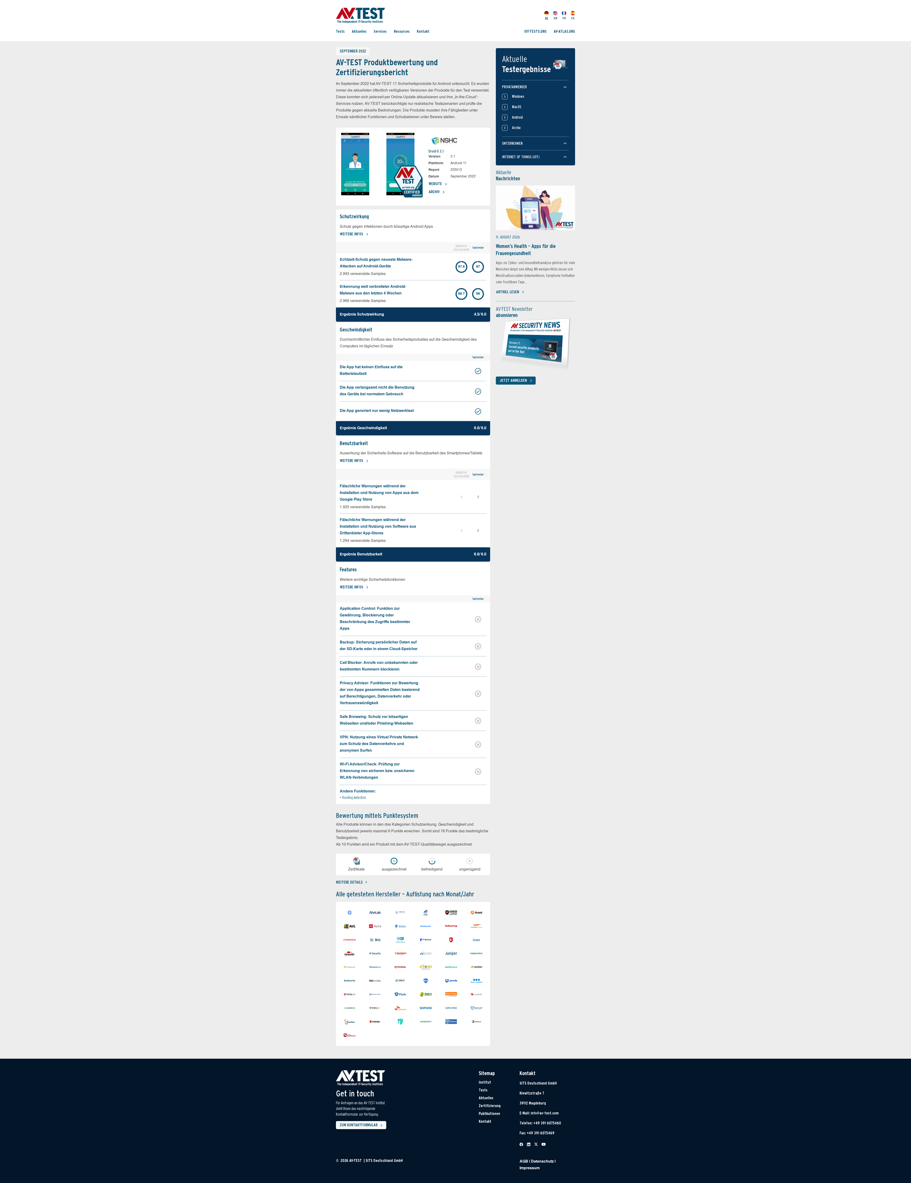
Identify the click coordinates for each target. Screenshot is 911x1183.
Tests (340, 31)
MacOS (516, 107)
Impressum (530, 1168)
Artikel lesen (507, 292)
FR (564, 18)
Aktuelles (359, 31)
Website (435, 184)
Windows (518, 96)
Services (380, 31)
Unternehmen (512, 143)
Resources (402, 31)
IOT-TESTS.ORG (535, 31)
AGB (524, 1162)
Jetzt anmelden (513, 380)
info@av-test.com (545, 1113)
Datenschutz (542, 1162)
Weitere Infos (351, 234)
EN (555, 18)
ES (573, 18)
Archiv (434, 192)
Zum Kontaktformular (358, 1125)
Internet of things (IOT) (520, 157)
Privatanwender (514, 87)
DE (546, 18)
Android (517, 117)
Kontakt (423, 31)
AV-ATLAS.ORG (564, 31)
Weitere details (349, 882)
